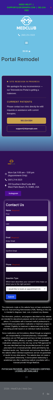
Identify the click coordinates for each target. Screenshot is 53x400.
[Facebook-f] (43, 394)
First (8, 214)
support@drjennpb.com (21, 7)
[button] (26, 43)
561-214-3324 (26, 120)
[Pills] (48, 394)
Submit (11, 297)
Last (7, 224)
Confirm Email (11, 251)
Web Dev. (27, 388)
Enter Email (10, 241)
